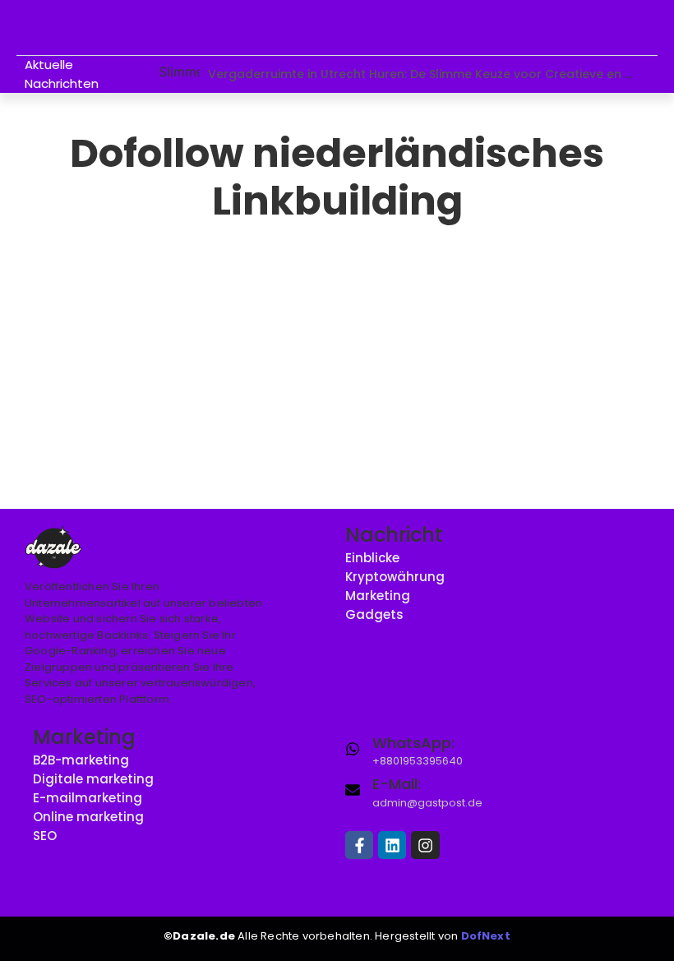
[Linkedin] (392, 845)
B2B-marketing (81, 760)
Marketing (377, 595)
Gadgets (374, 614)
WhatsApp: (413, 742)
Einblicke (372, 557)
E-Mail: (396, 784)
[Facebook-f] (359, 845)
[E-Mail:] (352, 789)
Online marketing (88, 816)
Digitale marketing (93, 779)
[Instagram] (425, 845)
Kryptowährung (395, 576)
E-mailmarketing (87, 797)
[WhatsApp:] (352, 747)
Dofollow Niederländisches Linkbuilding (174, 331)
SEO (45, 835)
